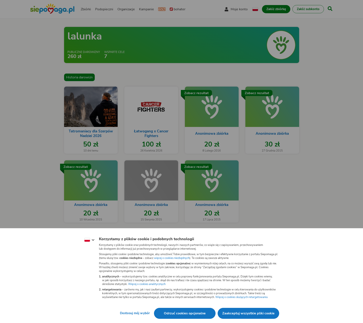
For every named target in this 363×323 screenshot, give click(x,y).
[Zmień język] (89, 240)
